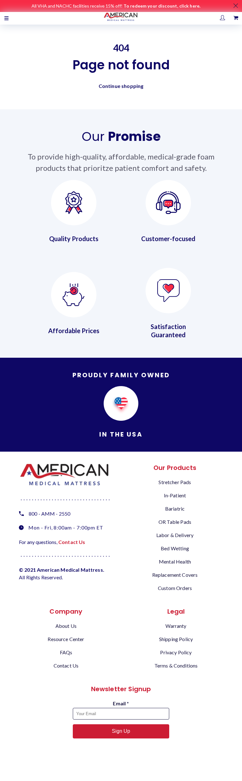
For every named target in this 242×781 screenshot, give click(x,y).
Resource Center (66, 639)
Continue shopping (121, 86)
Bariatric (175, 509)
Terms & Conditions (176, 665)
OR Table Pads (174, 522)
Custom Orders (175, 588)
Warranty (175, 626)
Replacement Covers (175, 575)
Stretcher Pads (174, 482)
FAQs (66, 652)
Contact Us (71, 542)
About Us (66, 626)
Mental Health (175, 561)
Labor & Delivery (174, 535)
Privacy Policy (176, 652)
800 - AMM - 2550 (49, 514)
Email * (121, 703)
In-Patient (175, 495)
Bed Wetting (175, 548)
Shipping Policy (176, 639)
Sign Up (121, 731)
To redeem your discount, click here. (162, 6)
